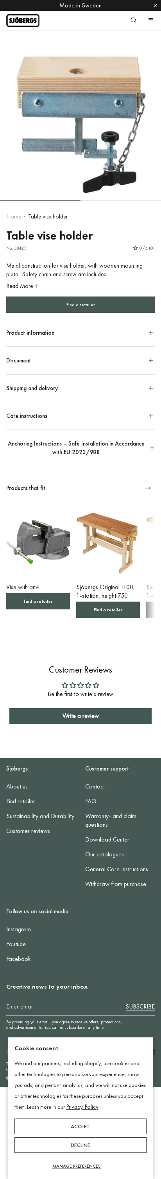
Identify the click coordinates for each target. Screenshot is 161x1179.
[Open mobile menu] (151, 20)
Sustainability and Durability (40, 816)
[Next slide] (148, 488)
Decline (80, 1145)
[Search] (134, 20)
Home (13, 216)
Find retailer (20, 801)
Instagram (18, 929)
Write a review (81, 716)
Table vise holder (48, 216)
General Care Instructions (116, 869)
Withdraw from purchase (115, 884)
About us (17, 786)
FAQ (91, 801)
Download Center (107, 839)
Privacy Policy (82, 1107)
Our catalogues (104, 854)
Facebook (18, 959)
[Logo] (22, 20)
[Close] (155, 5)
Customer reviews (28, 831)
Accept (80, 1126)
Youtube (16, 944)
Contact (95, 786)
